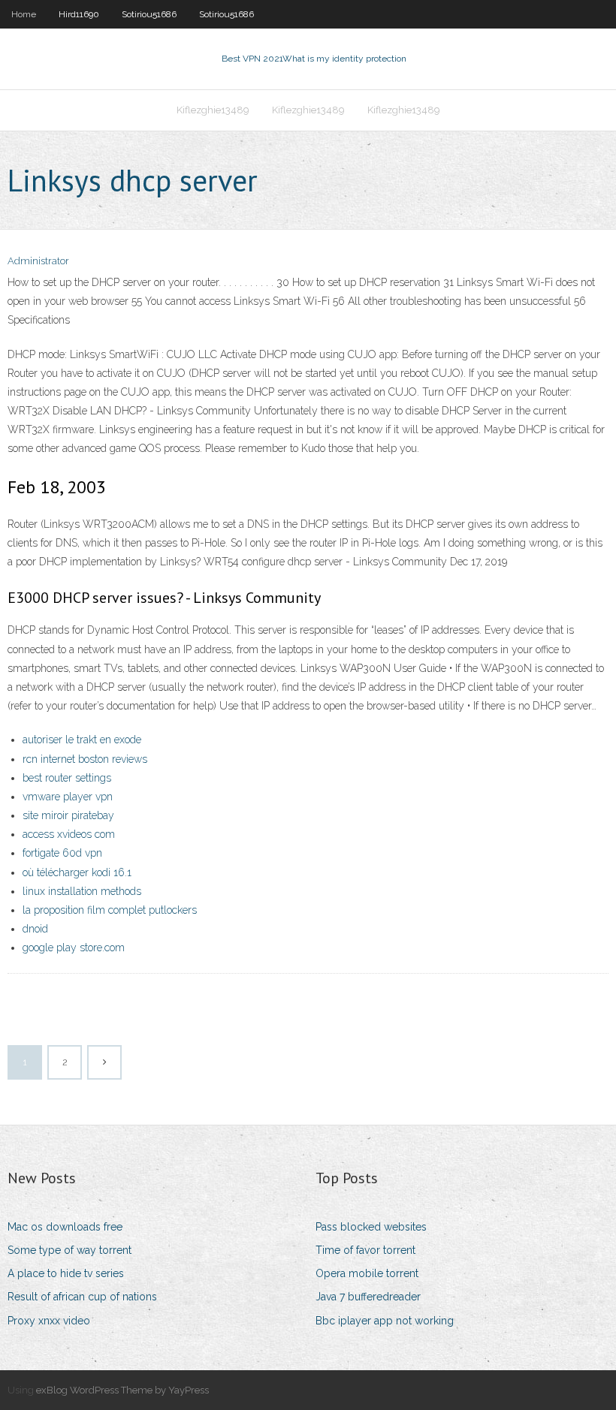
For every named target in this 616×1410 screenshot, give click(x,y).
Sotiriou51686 (149, 14)
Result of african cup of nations (82, 1297)
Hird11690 (79, 14)
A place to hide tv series (66, 1273)
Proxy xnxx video (49, 1321)
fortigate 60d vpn (62, 853)
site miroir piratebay (68, 815)
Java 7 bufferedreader (368, 1297)
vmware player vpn (68, 797)
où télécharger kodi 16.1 (77, 872)
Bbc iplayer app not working (385, 1321)
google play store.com (74, 948)
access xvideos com (69, 834)
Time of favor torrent (365, 1250)
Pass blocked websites (371, 1227)
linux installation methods (82, 891)
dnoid (35, 929)
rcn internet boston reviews (85, 759)
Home (23, 14)
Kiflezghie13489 (213, 110)
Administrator (38, 261)
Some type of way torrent (69, 1250)
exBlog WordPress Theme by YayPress (122, 1390)
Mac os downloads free (65, 1227)
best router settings (67, 778)
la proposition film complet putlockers (110, 910)
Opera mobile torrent (367, 1273)
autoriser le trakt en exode (82, 740)
